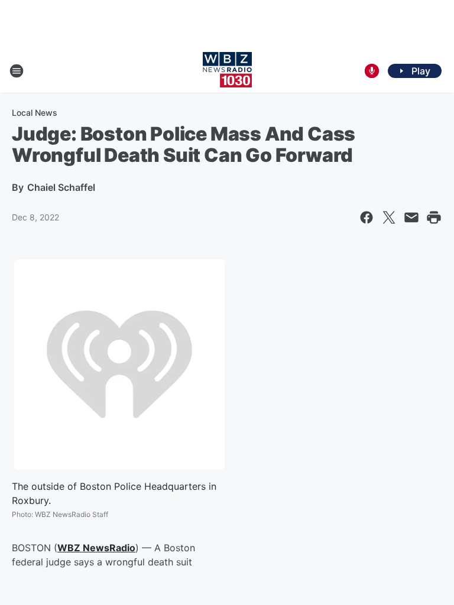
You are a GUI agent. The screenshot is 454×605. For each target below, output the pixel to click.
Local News (34, 113)
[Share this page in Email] (411, 217)
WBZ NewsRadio (96, 548)
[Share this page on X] (389, 217)
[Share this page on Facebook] (366, 217)
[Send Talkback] (372, 71)
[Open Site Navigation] (16, 71)
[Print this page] (434, 217)
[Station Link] (227, 71)
